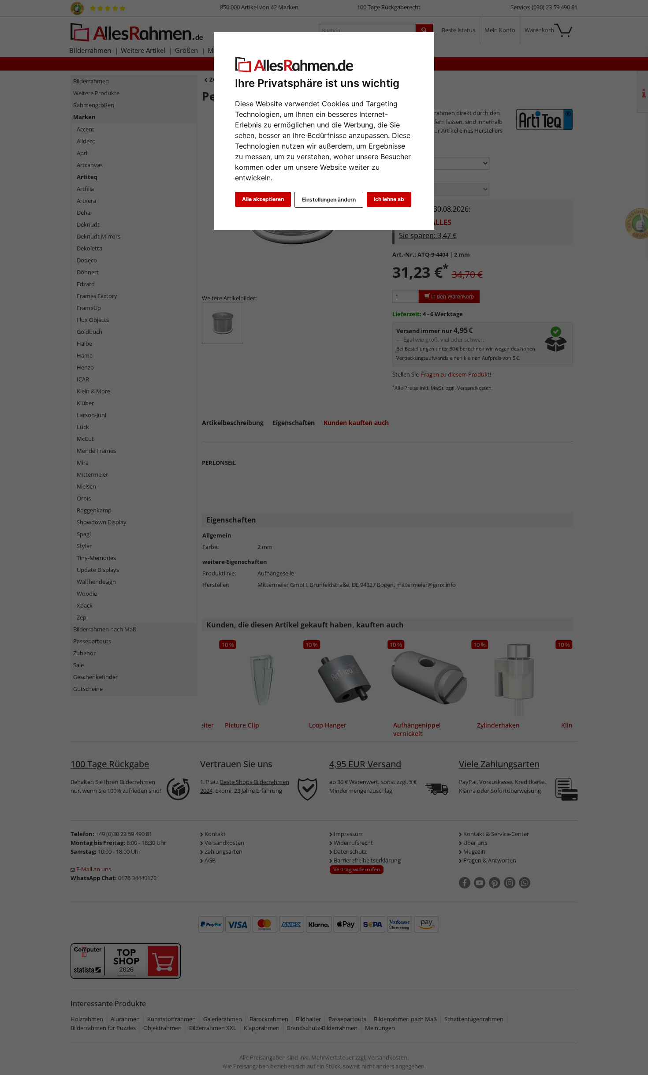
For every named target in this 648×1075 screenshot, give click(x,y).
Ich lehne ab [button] (389, 199)
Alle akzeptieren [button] (263, 199)
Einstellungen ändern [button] (329, 199)
